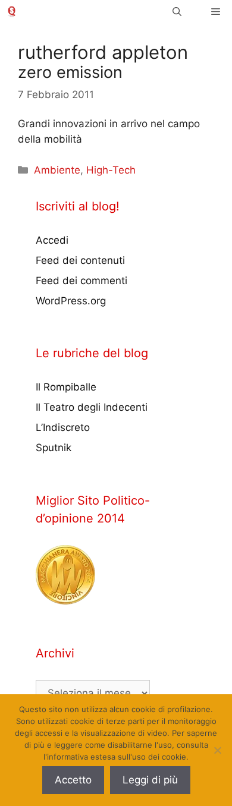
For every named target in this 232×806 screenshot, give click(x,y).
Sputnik (53, 448)
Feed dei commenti (81, 280)
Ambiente (57, 170)
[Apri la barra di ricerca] (177, 11)
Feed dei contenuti (80, 260)
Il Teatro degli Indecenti (92, 407)
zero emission (70, 72)
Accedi (52, 240)
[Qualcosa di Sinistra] (11, 11)
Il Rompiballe (66, 387)
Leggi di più (150, 780)
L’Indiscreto (63, 427)
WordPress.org (71, 301)
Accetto (73, 780)
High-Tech (111, 170)
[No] (217, 750)
